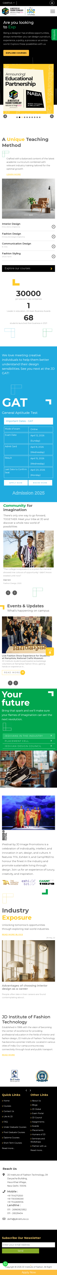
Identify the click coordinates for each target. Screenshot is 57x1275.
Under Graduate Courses (14, 1127)
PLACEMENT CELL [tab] (17, 741)
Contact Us (8, 1111)
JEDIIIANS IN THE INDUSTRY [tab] (24, 736)
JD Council (37, 1117)
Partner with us (39, 1146)
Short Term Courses (12, 1143)
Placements (37, 1130)
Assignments (38, 1122)
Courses (7, 1106)
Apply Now (28, 1272)
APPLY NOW (15, 483)
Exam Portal (37, 1113)
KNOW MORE (40, 483)
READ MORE (12, 672)
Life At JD (8, 1116)
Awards (35, 1126)
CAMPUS (8, 3)
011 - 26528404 (15, 1213)
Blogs (34, 1105)
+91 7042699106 (15, 1202)
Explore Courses (16, 53)
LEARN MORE (13, 174)
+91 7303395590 (15, 1199)
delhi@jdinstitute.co (18, 1219)
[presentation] (8, 592)
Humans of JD (38, 1134)
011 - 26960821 (14, 1209)
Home (6, 1101)
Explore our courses (17, 268)
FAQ (5, 1122)
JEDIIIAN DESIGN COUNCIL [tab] (23, 746)
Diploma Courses (11, 1137)
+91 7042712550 (15, 1195)
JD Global (36, 1109)
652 (25, 1209)
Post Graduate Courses (14, 1132)
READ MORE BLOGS (12, 934)
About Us (36, 1101)
